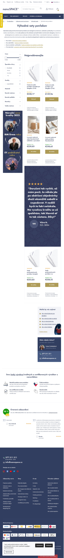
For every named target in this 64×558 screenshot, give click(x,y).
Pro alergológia (36, 504)
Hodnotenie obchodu (37, 2)
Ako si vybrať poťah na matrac (53, 499)
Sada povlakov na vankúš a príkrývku (32, 45)
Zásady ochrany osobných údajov (7, 502)
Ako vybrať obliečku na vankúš (53, 491)
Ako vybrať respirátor (53, 511)
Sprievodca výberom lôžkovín (53, 484)
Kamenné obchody (7, 491)
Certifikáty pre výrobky (19, 2)
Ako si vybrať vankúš (53, 488)
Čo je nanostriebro (22, 486)
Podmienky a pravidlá (8, 498)
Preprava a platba (7, 483)
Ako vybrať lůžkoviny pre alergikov (48, 314)
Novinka (13, 73)
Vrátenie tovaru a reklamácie (7, 487)
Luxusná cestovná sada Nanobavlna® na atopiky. (28, 47)
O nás (27, 2)
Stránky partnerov (37, 495)
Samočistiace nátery (23, 493)
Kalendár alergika (22, 483)
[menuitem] (6, 16)
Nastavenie (9, 552)
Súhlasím (49, 545)
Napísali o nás (10, 2)
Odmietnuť (39, 545)
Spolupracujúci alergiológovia (6, 507)
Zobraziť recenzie (53, 412)
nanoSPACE (13, 84)
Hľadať (40, 8)
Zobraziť (33, 99)
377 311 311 (46, 354)
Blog (31, 2)
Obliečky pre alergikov (53, 503)
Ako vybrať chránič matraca (49, 324)
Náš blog (35, 498)
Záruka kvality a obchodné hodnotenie (9, 494)
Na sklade (13, 68)
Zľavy (4, 2)
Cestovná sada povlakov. (19, 40)
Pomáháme (35, 501)
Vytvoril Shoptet (57, 548)
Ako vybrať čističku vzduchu (52, 507)
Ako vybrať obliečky (47, 327)
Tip (13, 75)
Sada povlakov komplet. (22, 43)
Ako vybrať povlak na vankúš (49, 318)
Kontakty (35, 483)
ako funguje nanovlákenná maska (24, 490)
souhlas (27, 546)
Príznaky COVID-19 (23, 496)
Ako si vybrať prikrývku (48, 321)
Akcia (13, 70)
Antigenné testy (22, 499)
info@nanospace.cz (49, 358)
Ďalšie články (43, 331)
